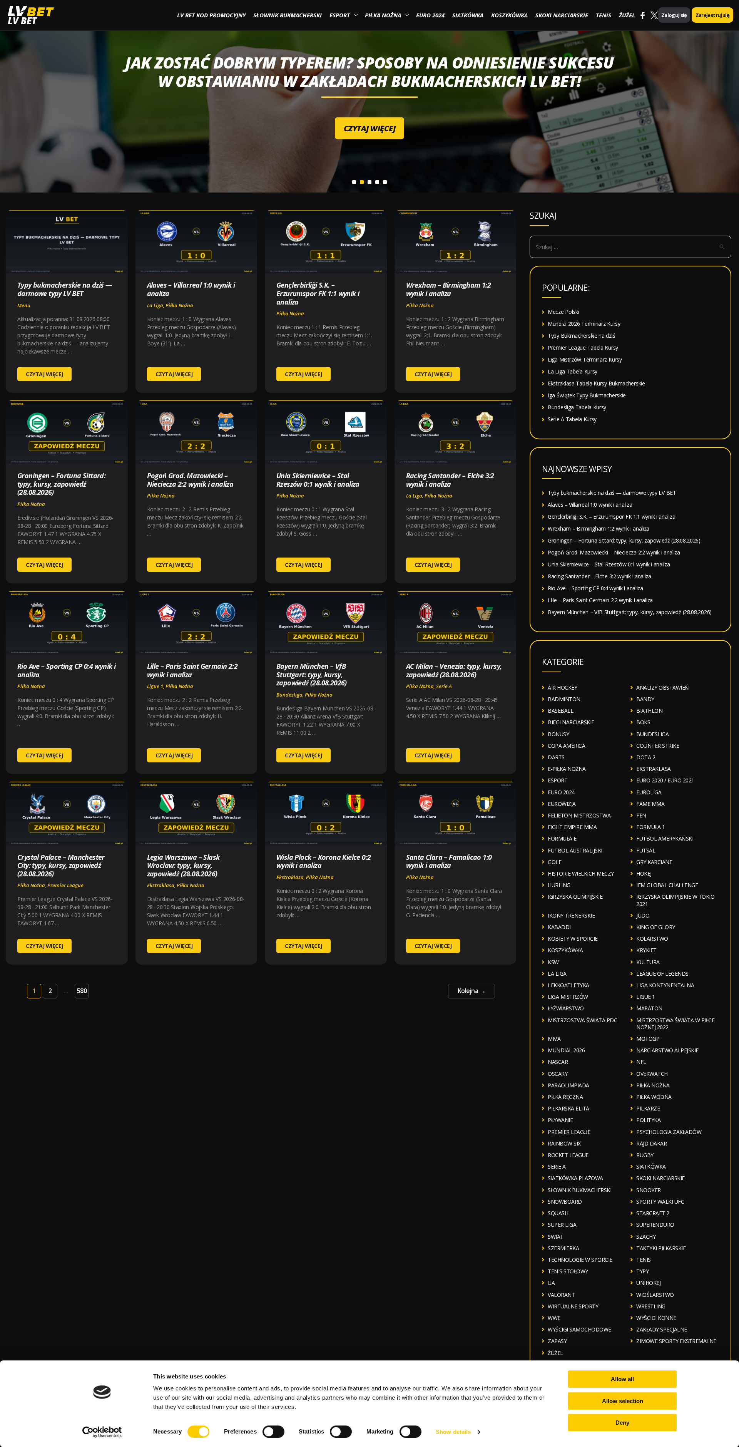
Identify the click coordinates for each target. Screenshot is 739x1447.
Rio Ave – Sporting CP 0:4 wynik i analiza (66, 670)
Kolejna (472, 990)
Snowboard (565, 1201)
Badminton (564, 699)
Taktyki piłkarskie (660, 1248)
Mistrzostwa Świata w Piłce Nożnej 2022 (675, 1024)
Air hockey (562, 687)
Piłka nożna (383, 15)
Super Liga (562, 1224)
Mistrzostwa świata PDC (582, 1020)
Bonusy (558, 734)
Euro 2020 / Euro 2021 (665, 780)
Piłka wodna (654, 1096)
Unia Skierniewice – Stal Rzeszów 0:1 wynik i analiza (317, 480)
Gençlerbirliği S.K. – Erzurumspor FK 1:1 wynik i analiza (317, 293)
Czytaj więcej (370, 119)
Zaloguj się (674, 15)
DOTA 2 (645, 757)
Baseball (560, 710)
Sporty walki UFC (660, 1201)
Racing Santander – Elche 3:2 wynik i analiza (450, 480)
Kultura (648, 962)
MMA (554, 1038)
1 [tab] (354, 182)
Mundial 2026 (566, 1050)
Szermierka (563, 1248)
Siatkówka (467, 15)
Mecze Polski (563, 311)
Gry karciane (654, 862)
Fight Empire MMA (572, 827)
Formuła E (562, 838)
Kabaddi (559, 927)
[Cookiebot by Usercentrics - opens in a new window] (102, 1432)
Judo (642, 915)
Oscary (557, 1073)
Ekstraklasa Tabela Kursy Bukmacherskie (596, 383)
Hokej (644, 873)
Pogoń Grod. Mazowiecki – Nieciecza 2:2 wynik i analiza (190, 480)
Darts (556, 757)
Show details (453, 1432)
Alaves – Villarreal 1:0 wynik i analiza (191, 289)
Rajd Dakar (651, 1143)
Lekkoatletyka (568, 985)
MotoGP (647, 1038)
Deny (622, 1422)
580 (82, 990)
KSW (553, 962)
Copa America (566, 745)
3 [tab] (369, 182)
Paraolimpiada (568, 1085)
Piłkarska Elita (568, 1108)
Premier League (65, 885)
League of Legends (662, 973)
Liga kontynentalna (665, 985)
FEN (641, 815)
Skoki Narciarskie (561, 15)
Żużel (627, 15)
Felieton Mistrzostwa (579, 815)
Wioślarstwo (655, 1294)
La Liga (155, 305)
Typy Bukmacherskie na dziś (581, 335)
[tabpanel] (369, 96)
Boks (643, 722)
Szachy (645, 1236)
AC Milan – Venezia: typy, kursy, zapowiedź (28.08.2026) (454, 670)
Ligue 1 (155, 686)
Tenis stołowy (568, 1271)
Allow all (622, 1379)
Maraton (649, 1008)
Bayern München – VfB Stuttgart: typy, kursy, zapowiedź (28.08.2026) (311, 674)
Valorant (561, 1294)
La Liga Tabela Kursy (572, 371)
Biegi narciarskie (571, 722)
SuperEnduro (655, 1224)
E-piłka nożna (567, 768)
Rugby (645, 1155)
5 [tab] (385, 182)
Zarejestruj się (712, 15)
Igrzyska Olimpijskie (575, 896)
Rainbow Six (564, 1143)
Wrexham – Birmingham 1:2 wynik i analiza (448, 289)
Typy (642, 1271)
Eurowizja (562, 803)
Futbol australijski (575, 850)
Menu (23, 305)
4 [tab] (377, 182)
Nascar (558, 1061)
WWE (554, 1317)
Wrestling (650, 1306)
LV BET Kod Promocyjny (211, 15)
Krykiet (646, 950)
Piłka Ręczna (565, 1096)
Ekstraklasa (160, 885)
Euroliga (648, 792)
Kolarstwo (652, 938)
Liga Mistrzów (568, 996)
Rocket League (568, 1155)
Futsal (645, 850)
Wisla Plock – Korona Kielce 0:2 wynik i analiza (323, 861)
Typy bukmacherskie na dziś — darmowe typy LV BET (64, 289)
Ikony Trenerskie (571, 915)
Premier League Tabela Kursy (583, 347)
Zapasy (557, 1341)
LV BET (22, 20)
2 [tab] (362, 182)
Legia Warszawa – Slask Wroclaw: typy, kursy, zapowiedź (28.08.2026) (183, 865)
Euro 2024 (430, 15)
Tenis (603, 15)
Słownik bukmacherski (287, 15)
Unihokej (648, 1282)
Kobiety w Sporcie (573, 938)
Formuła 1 (650, 827)
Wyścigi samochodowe (579, 1329)
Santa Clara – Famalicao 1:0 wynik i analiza (449, 861)
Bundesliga (289, 694)
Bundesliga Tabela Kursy (577, 407)
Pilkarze (648, 1108)
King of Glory (655, 927)
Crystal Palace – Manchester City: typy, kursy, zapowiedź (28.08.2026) (61, 865)
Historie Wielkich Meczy (581, 873)
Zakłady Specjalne (661, 1329)
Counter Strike (657, 745)
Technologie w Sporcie (580, 1259)
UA (551, 1282)
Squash (558, 1213)
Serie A (444, 686)
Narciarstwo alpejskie (667, 1050)
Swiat (555, 1236)
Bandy (645, 699)
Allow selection (622, 1401)
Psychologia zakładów (668, 1131)
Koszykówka (509, 15)
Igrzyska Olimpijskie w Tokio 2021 (675, 900)
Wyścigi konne (656, 1317)
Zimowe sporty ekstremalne (676, 1341)
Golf (554, 862)
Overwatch (652, 1073)
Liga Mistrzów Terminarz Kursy (585, 359)
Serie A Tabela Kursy (572, 419)
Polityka (648, 1120)
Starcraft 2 (652, 1213)
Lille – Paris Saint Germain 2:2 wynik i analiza (192, 670)
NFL (641, 1061)
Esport (339, 15)
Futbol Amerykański (664, 838)
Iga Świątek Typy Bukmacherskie (587, 395)
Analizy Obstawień (662, 687)
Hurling (559, 885)
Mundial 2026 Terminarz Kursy (584, 323)
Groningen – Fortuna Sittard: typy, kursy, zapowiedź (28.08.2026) (61, 484)
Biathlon (649, 710)
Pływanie (560, 1120)
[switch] (273, 1431)
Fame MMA (650, 803)
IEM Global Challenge (667, 885)
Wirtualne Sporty (573, 1306)
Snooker (648, 1190)
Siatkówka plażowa (575, 1178)
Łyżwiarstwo (566, 1008)
